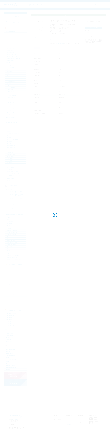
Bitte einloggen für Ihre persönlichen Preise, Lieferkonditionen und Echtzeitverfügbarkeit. (51, 15)
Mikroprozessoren (10, 79)
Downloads (69, 8)
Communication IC (10, 67)
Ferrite (8, 219)
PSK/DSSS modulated (11, 359)
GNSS (7, 357)
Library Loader (61, 43)
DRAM (8, 69)
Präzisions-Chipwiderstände (12, 234)
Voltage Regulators (10, 60)
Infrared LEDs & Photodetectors (13, 133)
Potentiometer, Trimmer (11, 244)
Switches (8, 290)
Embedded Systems (10, 319)
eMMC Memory (10, 71)
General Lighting (10, 131)
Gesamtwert (87, 36)
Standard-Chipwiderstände (12, 230)
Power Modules (10, 119)
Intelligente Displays (10, 299)
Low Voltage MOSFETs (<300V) (13, 173)
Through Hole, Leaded (11, 240)
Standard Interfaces (10, 91)
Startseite (7, 8)
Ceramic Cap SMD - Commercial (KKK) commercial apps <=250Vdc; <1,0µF (15, 192)
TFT (7, 305)
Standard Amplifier (10, 52)
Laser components (10, 125)
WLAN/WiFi (8, 369)
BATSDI (7, 268)
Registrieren (68, 424)
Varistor (8, 250)
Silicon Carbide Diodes (11, 112)
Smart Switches (10, 50)
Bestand (87, 30)
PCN (44, 8)
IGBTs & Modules (10, 167)
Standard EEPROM (10, 89)
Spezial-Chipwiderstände (12, 232)
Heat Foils (8, 282)
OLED (7, 301)
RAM (8, 85)
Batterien (8, 270)
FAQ (66, 417)
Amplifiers (9, 38)
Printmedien (81, 8)
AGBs (79, 417)
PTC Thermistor (10, 248)
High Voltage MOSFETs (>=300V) (13, 175)
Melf (7, 236)
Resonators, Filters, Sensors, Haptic (14, 259)
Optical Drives (9, 341)
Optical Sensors (10, 160)
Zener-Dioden (9, 114)
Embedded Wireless (10, 355)
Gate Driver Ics (10, 42)
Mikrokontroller (10, 77)
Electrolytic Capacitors (11, 208)
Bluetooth (8, 351)
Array (8, 238)
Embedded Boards (10, 315)
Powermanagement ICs (11, 48)
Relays (7, 288)
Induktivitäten (9, 223)
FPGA (8, 73)
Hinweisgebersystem (81, 422)
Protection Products (10, 286)
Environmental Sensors (11, 154)
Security (8, 363)
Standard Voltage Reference (12, 54)
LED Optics (9, 137)
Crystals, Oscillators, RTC (12, 257)
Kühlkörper (8, 284)
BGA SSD (9, 65)
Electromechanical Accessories (13, 276)
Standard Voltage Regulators (12, 56)
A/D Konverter (9, 34)
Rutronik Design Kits (11, 87)
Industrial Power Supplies (11, 325)
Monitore (8, 297)
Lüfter (7, 278)
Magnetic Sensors (10, 156)
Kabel (7, 272)
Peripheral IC (9, 83)
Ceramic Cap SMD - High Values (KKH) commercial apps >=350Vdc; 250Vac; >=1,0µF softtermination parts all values (16, 195)
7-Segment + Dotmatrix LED (12, 139)
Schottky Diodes (10, 110)
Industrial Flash (9, 335)
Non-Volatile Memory (11, 81)
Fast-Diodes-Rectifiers (11, 104)
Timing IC (8, 93)
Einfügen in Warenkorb (93, 27)
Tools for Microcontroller (11, 95)
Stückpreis (87, 34)
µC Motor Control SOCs (11, 97)
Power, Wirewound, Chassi (12, 242)
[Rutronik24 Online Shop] (10, 4)
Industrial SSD (9, 339)
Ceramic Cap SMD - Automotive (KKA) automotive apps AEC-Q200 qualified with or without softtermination (14, 199)
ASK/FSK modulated (10, 349)
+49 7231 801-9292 (57, 419)
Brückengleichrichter (11, 102)
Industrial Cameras (10, 321)
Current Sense (9, 228)
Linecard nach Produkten (14, 16)
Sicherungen (9, 280)
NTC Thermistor (10, 246)
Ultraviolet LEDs (10, 129)
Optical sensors (10, 127)
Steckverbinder (9, 274)
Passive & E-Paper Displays (12, 303)
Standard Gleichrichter (11, 108)
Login (67, 423)
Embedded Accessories (11, 313)
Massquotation (56, 8)
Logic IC (8, 75)
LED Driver (9, 143)
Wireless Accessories (10, 365)
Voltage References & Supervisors (14, 58)
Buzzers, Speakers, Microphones (13, 255)
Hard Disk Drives (9, 337)
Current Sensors (10, 152)
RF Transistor (9, 169)
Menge (86, 24)
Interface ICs (9, 44)
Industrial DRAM (9, 333)
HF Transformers (10, 221)
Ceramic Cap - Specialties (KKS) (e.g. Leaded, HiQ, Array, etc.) (13, 203)
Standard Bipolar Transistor (12, 171)
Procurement (32, 8)
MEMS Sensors (10, 158)
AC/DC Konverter (10, 36)
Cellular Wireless (9, 353)
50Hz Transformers (10, 217)
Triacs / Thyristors (10, 180)
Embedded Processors (11, 317)
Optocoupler (9, 135)
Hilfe (104, 8)
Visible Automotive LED (11, 145)
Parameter (37, 47)
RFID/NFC (8, 361)
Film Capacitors (10, 210)
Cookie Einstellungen (81, 423)
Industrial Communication (11, 323)
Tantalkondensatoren (11, 212)
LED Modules (9, 141)
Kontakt (93, 8)
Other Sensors (9, 162)
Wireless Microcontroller (11, 367)
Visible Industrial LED (11, 147)
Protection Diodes (10, 106)
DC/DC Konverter (10, 40)
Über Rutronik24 (69, 422)
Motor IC (8, 46)
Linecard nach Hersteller (14, 22)
